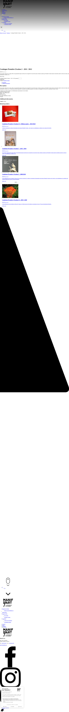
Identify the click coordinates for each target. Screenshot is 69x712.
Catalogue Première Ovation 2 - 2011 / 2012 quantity (9, 78)
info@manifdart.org (3, 645)
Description (4, 82)
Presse (3, 11)
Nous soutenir (4, 10)
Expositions (4, 22)
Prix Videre (6, 20)
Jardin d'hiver (4, 18)
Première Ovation (7, 21)
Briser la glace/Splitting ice (8, 17)
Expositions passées (7, 24)
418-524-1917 (4, 643)
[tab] (35, 82)
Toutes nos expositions (8, 23)
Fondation (4, 626)
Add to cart (2, 79)
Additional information (6, 83)
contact (3, 708)
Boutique (3, 13)
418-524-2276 (11, 643)
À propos (3, 9)
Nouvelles (4, 12)
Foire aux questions (5, 707)
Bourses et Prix (4, 19)
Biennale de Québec (5, 16)
